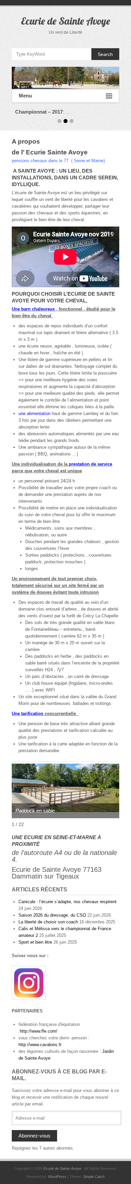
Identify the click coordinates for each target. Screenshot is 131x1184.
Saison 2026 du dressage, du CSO (52, 915)
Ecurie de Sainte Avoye (65, 20)
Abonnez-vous (34, 1135)
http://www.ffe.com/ (38, 1031)
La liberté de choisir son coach (48, 921)
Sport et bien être (35, 942)
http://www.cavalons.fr (39, 1044)
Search (105, 54)
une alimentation (34, 413)
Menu (25, 95)
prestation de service (90, 464)
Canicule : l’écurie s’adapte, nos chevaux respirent (67, 901)
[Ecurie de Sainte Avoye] (65, 78)
